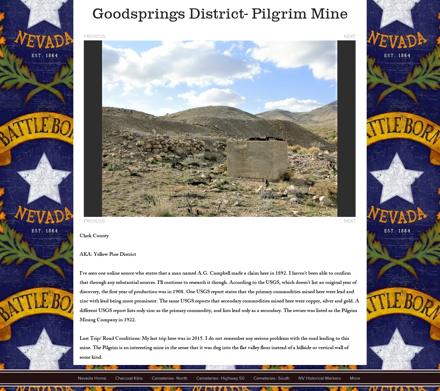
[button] (220, 128)
